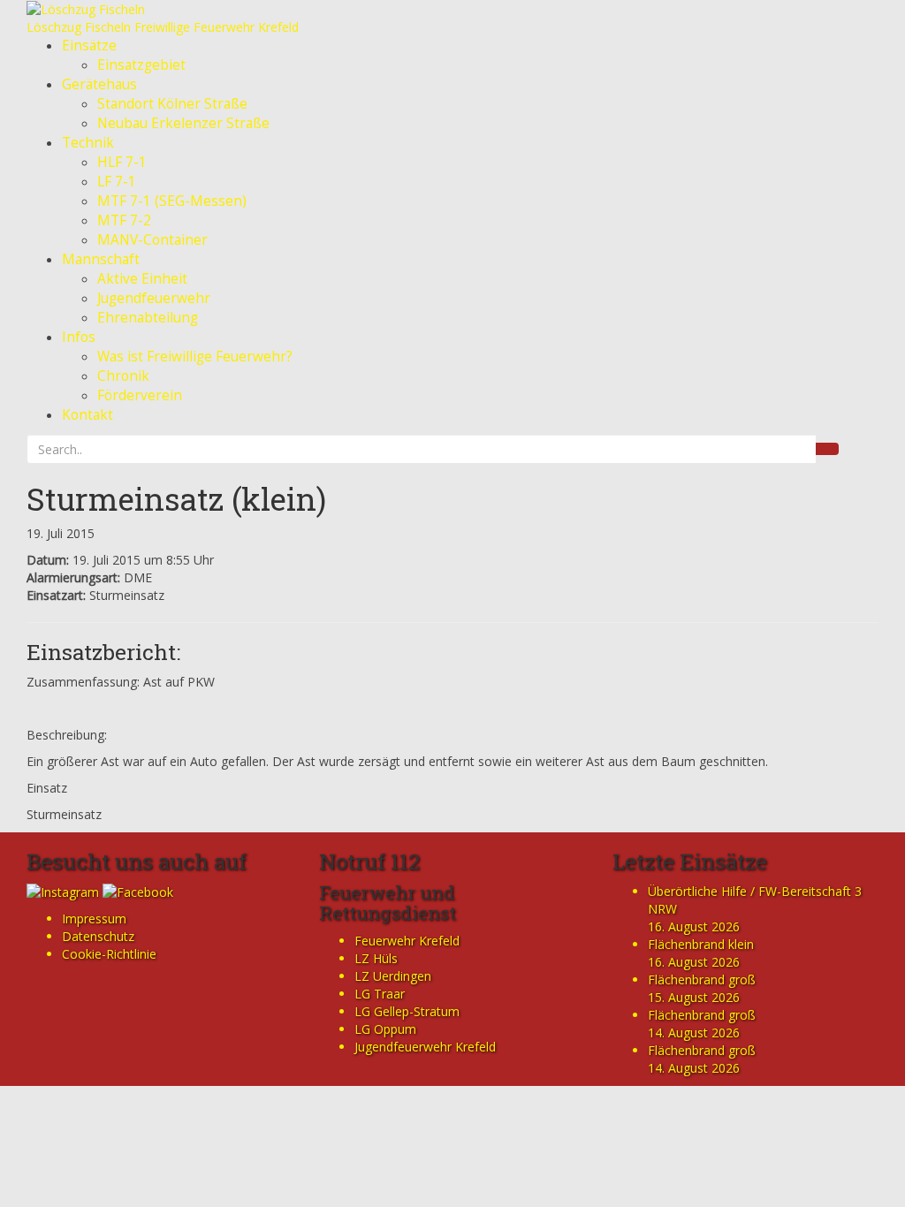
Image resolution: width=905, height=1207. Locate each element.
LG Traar (379, 993)
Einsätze (89, 45)
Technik (88, 142)
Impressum (94, 918)
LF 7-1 (116, 181)
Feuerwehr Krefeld (407, 940)
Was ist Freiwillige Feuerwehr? (195, 356)
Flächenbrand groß (702, 979)
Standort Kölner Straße (172, 104)
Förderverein (139, 395)
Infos (78, 337)
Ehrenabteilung (147, 317)
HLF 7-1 (122, 162)
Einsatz (47, 787)
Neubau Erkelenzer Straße (183, 123)
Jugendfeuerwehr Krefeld (425, 1046)
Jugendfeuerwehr (153, 298)
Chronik (123, 376)
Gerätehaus (99, 84)
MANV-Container (152, 240)
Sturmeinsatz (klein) (176, 498)
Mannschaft (101, 259)
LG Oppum (385, 1029)
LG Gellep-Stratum (407, 1011)
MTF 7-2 (124, 220)
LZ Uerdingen (392, 976)
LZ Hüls (376, 958)
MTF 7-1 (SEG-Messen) (172, 201)
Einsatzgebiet (141, 65)
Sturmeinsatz (64, 814)
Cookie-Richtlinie (109, 953)
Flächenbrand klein (701, 944)
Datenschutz (98, 936)
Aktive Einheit (142, 278)
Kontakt (87, 415)
